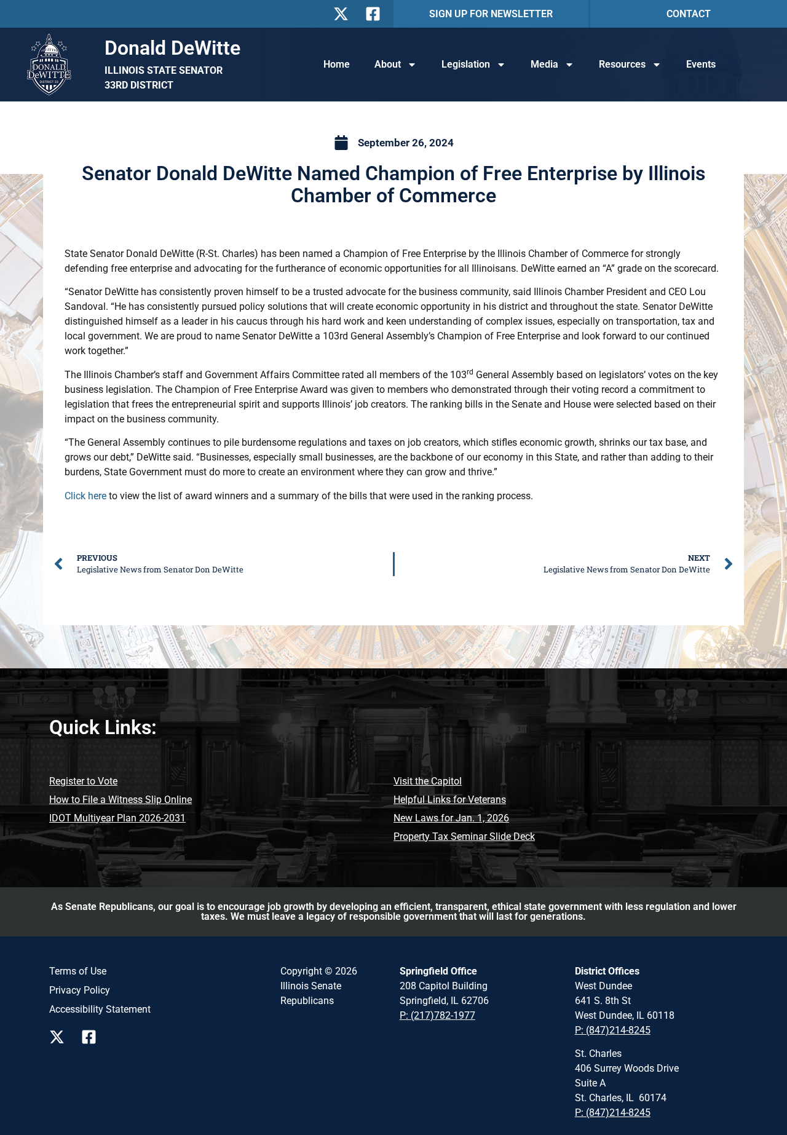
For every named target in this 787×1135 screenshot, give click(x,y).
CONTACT (688, 14)
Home (336, 64)
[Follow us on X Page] (60, 1037)
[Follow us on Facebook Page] (92, 1037)
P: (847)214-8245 (613, 1030)
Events (701, 64)
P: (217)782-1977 (437, 1015)
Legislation (465, 64)
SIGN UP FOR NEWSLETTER (491, 14)
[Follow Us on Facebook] (376, 14)
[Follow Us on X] (344, 14)
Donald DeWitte (172, 48)
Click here (85, 496)
